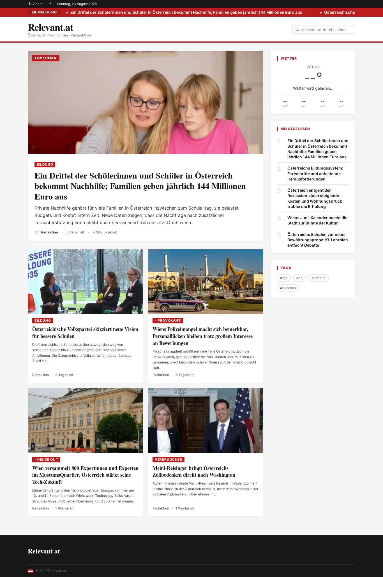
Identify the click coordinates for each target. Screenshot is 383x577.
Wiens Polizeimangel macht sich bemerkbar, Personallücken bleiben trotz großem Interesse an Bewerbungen (203, 336)
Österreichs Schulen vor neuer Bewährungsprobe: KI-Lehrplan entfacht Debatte (317, 239)
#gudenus (288, 288)
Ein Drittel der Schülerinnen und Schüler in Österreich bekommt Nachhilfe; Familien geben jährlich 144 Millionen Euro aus (186, 12)
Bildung (45, 164)
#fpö (283, 278)
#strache (319, 278)
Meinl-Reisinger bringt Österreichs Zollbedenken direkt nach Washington (194, 471)
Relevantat (44, 551)
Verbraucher (168, 459)
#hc (299, 278)
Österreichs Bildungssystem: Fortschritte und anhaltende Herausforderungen (315, 173)
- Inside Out (46, 459)
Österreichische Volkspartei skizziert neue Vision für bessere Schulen (85, 332)
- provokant (168, 320)
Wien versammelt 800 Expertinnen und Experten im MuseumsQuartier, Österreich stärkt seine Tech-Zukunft (85, 475)
